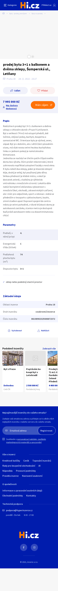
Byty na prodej (37, 13)
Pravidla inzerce (10, 475)
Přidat (44, 90)
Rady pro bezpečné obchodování (18, 465)
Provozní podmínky (26, 470)
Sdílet (17, 90)
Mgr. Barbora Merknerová (12, 107)
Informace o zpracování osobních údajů (22, 490)
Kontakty (31, 495)
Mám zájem (41, 105)
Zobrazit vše (49, 348)
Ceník (26, 460)
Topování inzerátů (41, 460)
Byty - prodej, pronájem (18, 13)
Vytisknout (17, 330)
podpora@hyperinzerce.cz (19, 510)
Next (32, 56)
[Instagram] (34, 547)
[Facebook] (23, 547)
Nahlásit (45, 330)
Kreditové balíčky (11, 460)
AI (40, 465)
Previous (25, 56)
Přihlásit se (46, 5)
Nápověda (7, 470)
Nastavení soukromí (32, 475)
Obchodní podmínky (12, 495)
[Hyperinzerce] (30, 5)
